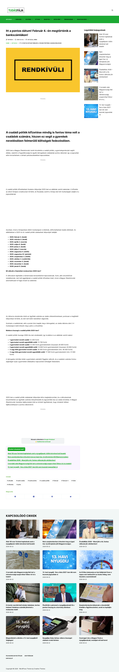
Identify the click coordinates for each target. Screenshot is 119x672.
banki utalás (20, 480)
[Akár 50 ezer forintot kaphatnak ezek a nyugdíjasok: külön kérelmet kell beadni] (23, 529)
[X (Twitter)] (33, 496)
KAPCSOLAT (9, 658)
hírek (73, 480)
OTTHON (37, 19)
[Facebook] (15, 496)
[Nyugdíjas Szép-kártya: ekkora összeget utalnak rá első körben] (59, 625)
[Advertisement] (43, 113)
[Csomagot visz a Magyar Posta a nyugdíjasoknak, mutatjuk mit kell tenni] (96, 625)
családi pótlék (44, 480)
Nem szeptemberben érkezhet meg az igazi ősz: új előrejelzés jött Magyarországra (38, 457)
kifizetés (10, 484)
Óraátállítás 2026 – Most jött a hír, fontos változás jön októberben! (32, 460)
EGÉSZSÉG (18, 19)
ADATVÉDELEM (29, 655)
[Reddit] (70, 496)
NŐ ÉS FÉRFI (57, 19)
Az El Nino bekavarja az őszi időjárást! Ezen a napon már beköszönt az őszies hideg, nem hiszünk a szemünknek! (95, 574)
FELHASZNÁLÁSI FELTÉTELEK (14, 655)
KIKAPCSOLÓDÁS (82, 19)
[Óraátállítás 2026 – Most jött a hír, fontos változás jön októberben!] (96, 529)
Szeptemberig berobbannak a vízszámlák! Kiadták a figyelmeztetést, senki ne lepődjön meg (95, 607)
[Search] (112, 10)
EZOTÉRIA (28, 19)
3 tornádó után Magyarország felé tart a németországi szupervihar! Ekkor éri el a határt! (39, 463)
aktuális (10, 480)
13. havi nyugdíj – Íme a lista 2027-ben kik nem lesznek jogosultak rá (33, 467)
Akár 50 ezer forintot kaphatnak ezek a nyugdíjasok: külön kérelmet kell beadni (37, 453)
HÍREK (35, 39)
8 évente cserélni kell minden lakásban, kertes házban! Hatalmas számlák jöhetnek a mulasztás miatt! (23, 607)
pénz (19, 484)
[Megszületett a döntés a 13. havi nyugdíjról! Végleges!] (23, 625)
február (55, 480)
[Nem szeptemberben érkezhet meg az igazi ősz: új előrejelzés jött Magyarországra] (59, 529)
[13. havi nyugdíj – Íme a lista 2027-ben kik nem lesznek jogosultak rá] (59, 559)
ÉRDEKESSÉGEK (68, 19)
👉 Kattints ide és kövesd (42, 441)
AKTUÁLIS (9, 19)
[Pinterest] (52, 496)
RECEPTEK (47, 19)
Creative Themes (39, 669)
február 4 (64, 480)
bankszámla (32, 480)
